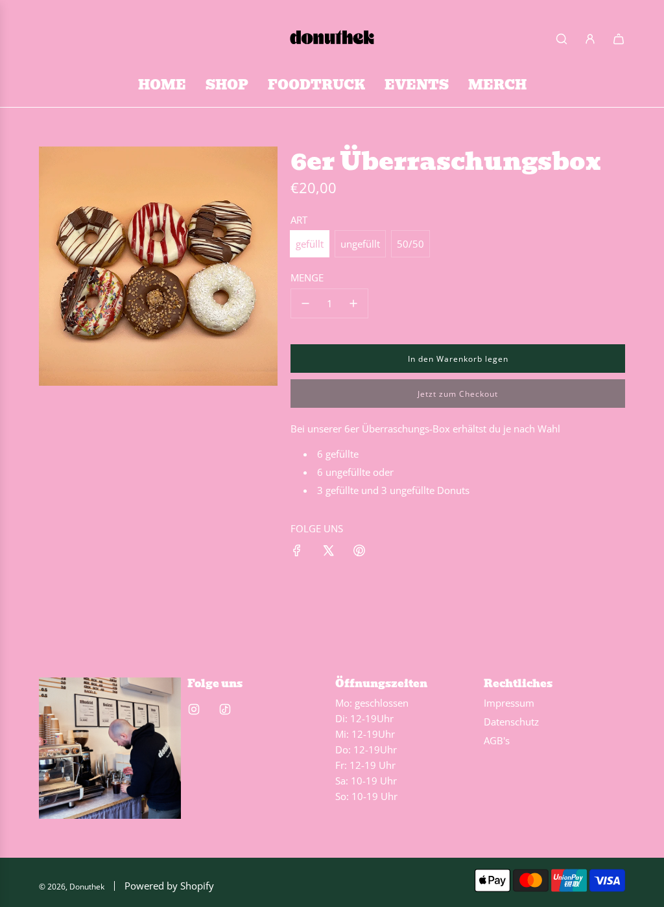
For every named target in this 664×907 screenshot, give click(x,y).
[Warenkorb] (618, 39)
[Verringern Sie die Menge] (305, 303)
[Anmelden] (590, 39)
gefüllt (310, 243)
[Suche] (561, 39)
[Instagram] (194, 709)
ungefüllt (360, 243)
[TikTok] (225, 709)
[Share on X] (328, 552)
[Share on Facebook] (297, 552)
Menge (307, 277)
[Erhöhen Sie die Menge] (353, 303)
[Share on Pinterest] (359, 552)
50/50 (410, 243)
